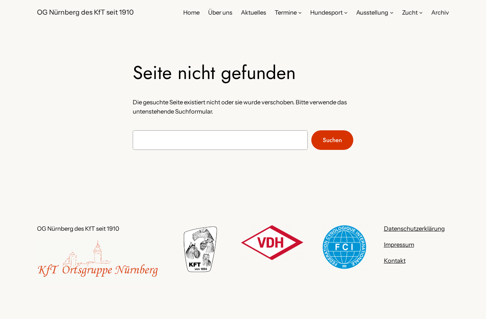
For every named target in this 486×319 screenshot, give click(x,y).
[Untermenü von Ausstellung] (391, 12)
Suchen (332, 140)
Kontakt (395, 260)
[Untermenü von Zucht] (421, 12)
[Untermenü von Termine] (300, 12)
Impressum (399, 244)
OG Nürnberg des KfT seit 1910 (85, 12)
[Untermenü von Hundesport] (346, 12)
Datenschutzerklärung (414, 228)
